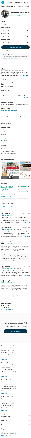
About (2, 64)
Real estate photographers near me (9, 386)
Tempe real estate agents (7, 398)
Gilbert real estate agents (7, 405)
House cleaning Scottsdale (7, 364)
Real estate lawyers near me (7, 384)
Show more (4, 359)
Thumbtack (4, 6)
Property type (5, 33)
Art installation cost (6, 357)
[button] (5, 14)
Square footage (5, 27)
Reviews (20, 64)
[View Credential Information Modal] (10, 303)
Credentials (27, 64)
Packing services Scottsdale (7, 373)
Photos (14, 64)
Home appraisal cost (6, 354)
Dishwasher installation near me (8, 388)
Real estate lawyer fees (6, 348)
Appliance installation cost (7, 352)
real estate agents (12, 6)
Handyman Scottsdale (6, 369)
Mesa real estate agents (7, 401)
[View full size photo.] (10, 170)
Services (8, 64)
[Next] (17, 295)
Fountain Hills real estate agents (9, 407)
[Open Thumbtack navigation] (3, 2)
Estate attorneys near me (7, 390)
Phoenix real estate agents (7, 403)
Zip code (3, 21)
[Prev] (13, 295)
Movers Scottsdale (5, 367)
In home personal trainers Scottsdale (10, 371)
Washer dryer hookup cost (7, 350)
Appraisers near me (5, 381)
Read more (25, 97)
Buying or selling (5, 39)
